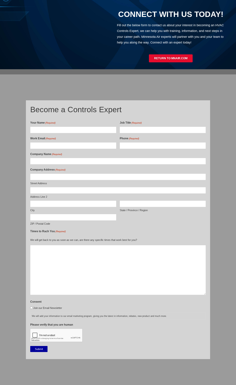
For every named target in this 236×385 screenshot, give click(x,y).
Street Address (38, 183)
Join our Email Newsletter (47, 307)
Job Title (131, 122)
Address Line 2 (38, 196)
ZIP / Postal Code (40, 223)
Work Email (43, 138)
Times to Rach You (48, 231)
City (32, 210)
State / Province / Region (134, 210)
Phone (129, 138)
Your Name (42, 122)
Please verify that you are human (51, 324)
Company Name (46, 154)
